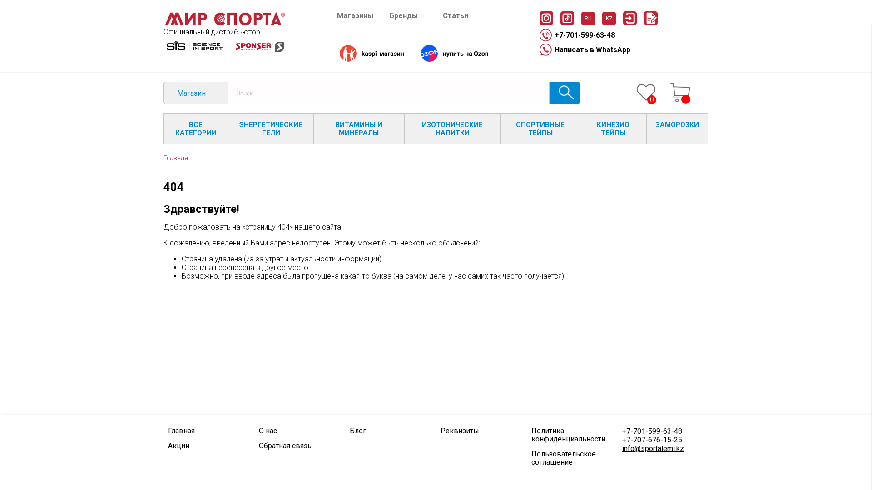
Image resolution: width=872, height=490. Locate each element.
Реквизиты (460, 431)
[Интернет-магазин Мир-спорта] (225, 23)
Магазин (191, 93)
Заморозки (677, 125)
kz (609, 18)
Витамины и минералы (358, 129)
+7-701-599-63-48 (585, 35)
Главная (176, 158)
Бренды (404, 15)
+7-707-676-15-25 (652, 440)
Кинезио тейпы (613, 129)
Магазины (355, 15)
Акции (178, 446)
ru (588, 18)
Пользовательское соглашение (563, 458)
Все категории (196, 129)
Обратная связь (285, 446)
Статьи (455, 15)
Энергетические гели (270, 129)
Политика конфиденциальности (568, 435)
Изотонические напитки (452, 129)
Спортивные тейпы (540, 129)
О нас (268, 431)
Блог (358, 431)
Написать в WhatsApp (592, 49)
